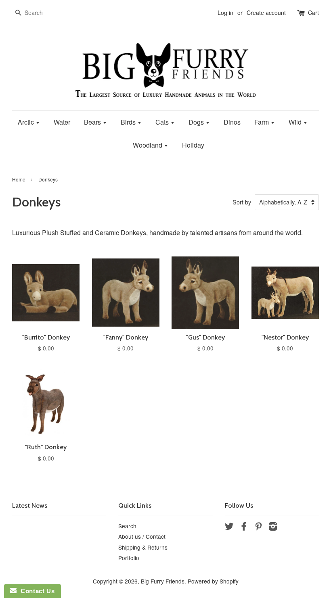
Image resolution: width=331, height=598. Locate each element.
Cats (162, 122)
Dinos (232, 122)
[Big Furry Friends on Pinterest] (258, 527)
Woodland (148, 145)
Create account (266, 12)
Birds (129, 122)
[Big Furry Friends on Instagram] (272, 527)
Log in (225, 12)
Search (127, 526)
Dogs (197, 122)
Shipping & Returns (143, 547)
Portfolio (128, 558)
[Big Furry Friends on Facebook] (243, 527)
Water (62, 122)
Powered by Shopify (213, 581)
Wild (296, 122)
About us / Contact (142, 536)
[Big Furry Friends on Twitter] (229, 527)
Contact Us (35, 591)
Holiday (193, 145)
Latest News (29, 505)
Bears (93, 122)
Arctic (27, 122)
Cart (313, 12)
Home (18, 179)
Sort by (242, 202)
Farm (262, 122)
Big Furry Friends (162, 581)
